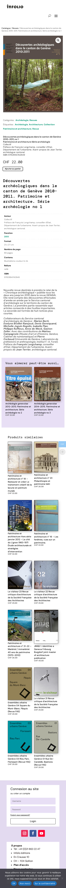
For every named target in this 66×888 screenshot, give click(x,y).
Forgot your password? (20, 815)
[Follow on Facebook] (33, 833)
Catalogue (6, 28)
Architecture (36, 124)
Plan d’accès (21, 865)
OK (13, 883)
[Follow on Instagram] (24, 833)
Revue (35, 128)
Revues (15, 28)
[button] (58, 40)
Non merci (25, 883)
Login (33, 821)
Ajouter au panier (13, 168)
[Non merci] (62, 878)
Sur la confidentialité (45, 883)
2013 (6, 236)
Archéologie (22, 120)
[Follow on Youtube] (41, 833)
